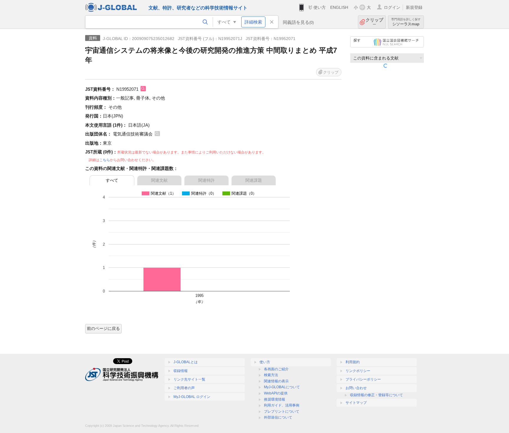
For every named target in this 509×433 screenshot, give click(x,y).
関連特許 (206, 180)
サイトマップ (356, 403)
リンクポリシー (358, 371)
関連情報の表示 (276, 381)
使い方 (319, 7)
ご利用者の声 (184, 388)
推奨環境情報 (274, 399)
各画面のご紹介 (276, 369)
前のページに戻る (103, 328)
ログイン (392, 7)
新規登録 (414, 7)
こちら (104, 160)
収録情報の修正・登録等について (376, 395)
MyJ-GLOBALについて (282, 387)
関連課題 (253, 180)
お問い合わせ (356, 388)
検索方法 (271, 375)
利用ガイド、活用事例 (281, 405)
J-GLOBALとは (185, 362)
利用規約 (353, 362)
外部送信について (278, 417)
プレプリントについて (281, 411)
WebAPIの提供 (275, 393)
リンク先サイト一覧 (189, 379)
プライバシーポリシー (363, 379)
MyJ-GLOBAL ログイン (191, 397)
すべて (112, 180)
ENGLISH (339, 7)
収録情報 (180, 371)
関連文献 (159, 180)
